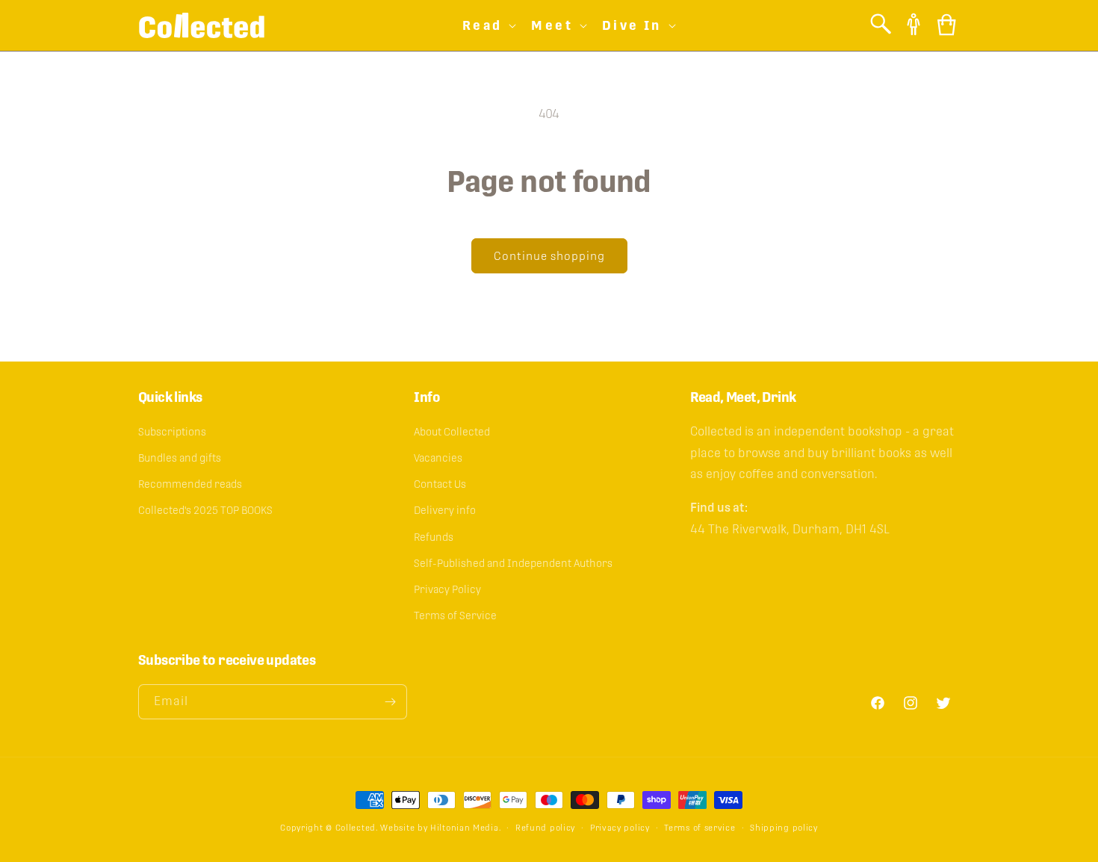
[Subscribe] (389, 701)
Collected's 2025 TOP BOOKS (205, 510)
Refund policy (545, 827)
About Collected (452, 432)
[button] (488, 25)
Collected (355, 827)
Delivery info (445, 510)
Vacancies (438, 458)
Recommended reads (190, 484)
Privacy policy (620, 827)
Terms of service (699, 827)
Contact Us (440, 484)
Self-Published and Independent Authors (513, 563)
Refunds (433, 537)
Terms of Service (455, 615)
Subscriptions (172, 432)
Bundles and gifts (179, 458)
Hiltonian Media (464, 827)
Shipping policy (784, 827)
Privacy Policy (447, 589)
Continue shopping (549, 255)
